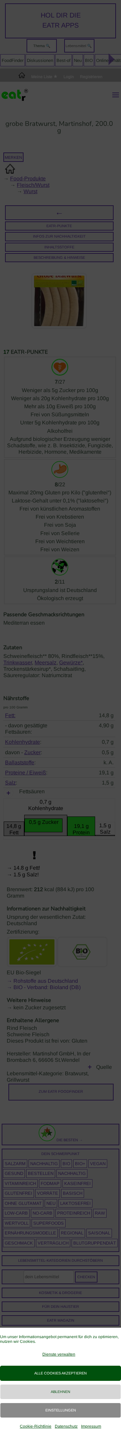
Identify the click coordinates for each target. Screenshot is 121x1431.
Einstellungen (60, 1410)
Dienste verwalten (58, 1354)
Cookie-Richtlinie (35, 1426)
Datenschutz (66, 1426)
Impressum (91, 1426)
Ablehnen (60, 1392)
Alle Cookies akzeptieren (60, 1373)
